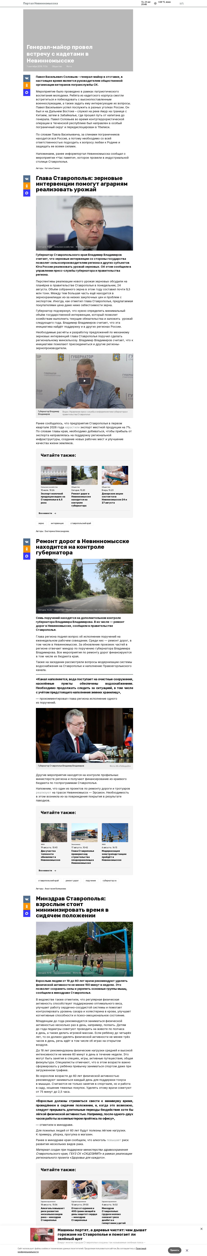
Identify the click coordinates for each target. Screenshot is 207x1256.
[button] (42, 1234)
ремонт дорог (72, 880)
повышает (114, 1140)
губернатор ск (109, 880)
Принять (174, 1250)
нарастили (72, 427)
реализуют (43, 792)
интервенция (57, 523)
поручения (91, 880)
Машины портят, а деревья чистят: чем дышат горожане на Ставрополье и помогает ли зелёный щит (102, 1234)
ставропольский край (81, 523)
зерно (41, 523)
